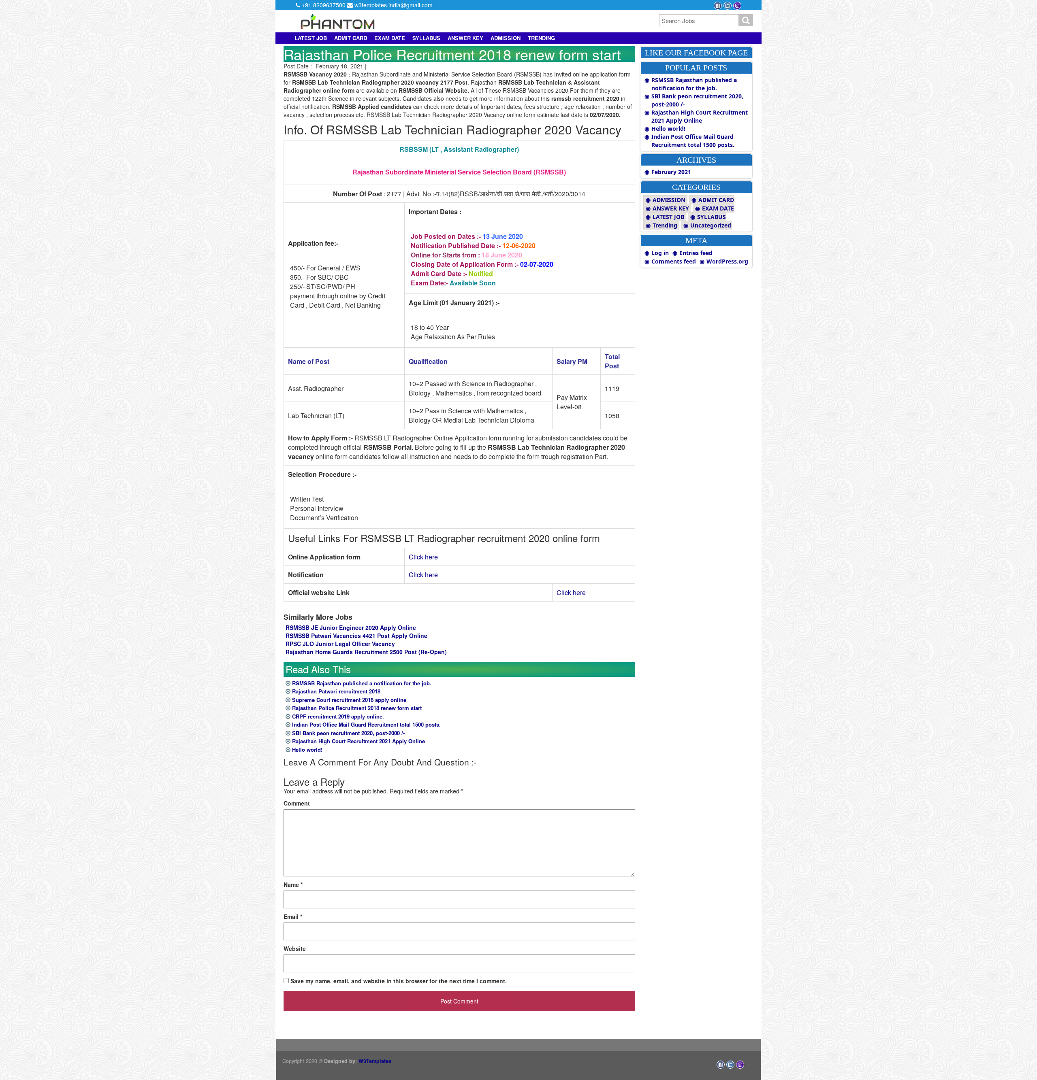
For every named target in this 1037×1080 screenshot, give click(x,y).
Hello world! (307, 749)
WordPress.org (727, 261)
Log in (660, 253)
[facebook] (718, 5)
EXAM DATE (389, 38)
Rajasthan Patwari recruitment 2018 (336, 691)
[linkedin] (728, 5)
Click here (423, 556)
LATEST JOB (310, 38)
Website (295, 948)
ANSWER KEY (465, 38)
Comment (297, 803)
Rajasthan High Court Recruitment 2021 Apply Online (358, 741)
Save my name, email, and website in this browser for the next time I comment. (398, 981)
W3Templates (374, 1061)
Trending (541, 38)
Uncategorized (710, 225)
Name (293, 884)
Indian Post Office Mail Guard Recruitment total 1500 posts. (366, 724)
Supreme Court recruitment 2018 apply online (349, 700)
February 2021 (671, 172)
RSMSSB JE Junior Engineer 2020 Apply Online (351, 627)
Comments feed (673, 261)
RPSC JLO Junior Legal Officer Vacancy (340, 644)
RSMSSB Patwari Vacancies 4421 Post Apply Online (356, 635)
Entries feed (696, 253)
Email (293, 916)
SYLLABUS (426, 38)
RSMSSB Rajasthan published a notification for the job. (361, 683)
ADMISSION (506, 38)
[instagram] (737, 5)
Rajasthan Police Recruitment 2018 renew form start (357, 708)
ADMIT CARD (350, 38)
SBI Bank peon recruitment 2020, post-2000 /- (348, 733)
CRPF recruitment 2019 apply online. (338, 716)
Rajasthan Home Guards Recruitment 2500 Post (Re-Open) (366, 652)
